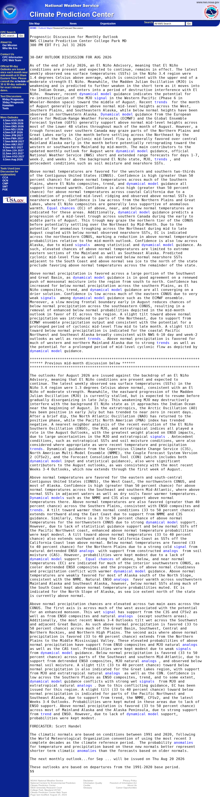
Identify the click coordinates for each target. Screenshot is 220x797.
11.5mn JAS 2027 (13, 153)
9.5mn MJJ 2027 (12, 147)
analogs (86, 551)
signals (82, 245)
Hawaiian (8, 105)
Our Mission (9, 45)
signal (100, 98)
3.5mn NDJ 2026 (12, 129)
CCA (5, 177)
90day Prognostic (13, 99)
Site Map (34, 23)
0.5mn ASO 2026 (12, 120)
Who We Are (9, 48)
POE (5, 189)
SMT (5, 186)
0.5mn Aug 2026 (12, 159)
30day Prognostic (13, 102)
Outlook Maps (45, 28)
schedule (20, 81)
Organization (108, 23)
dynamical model (95, 94)
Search (148, 22)
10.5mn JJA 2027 (13, 150)
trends (160, 102)
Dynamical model (117, 114)
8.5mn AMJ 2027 (12, 144)
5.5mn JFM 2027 (12, 135)
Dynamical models (47, 498)
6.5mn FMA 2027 (12, 138)
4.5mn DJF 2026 (12, 132)
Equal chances (61, 208)
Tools (5, 108)
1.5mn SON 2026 (12, 123)
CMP (5, 183)
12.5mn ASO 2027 (13, 156)
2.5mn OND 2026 (13, 126)
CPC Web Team (11, 60)
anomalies (183, 743)
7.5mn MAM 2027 (13, 141)
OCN (5, 180)
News (73, 23)
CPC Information (12, 57)
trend (46, 714)
